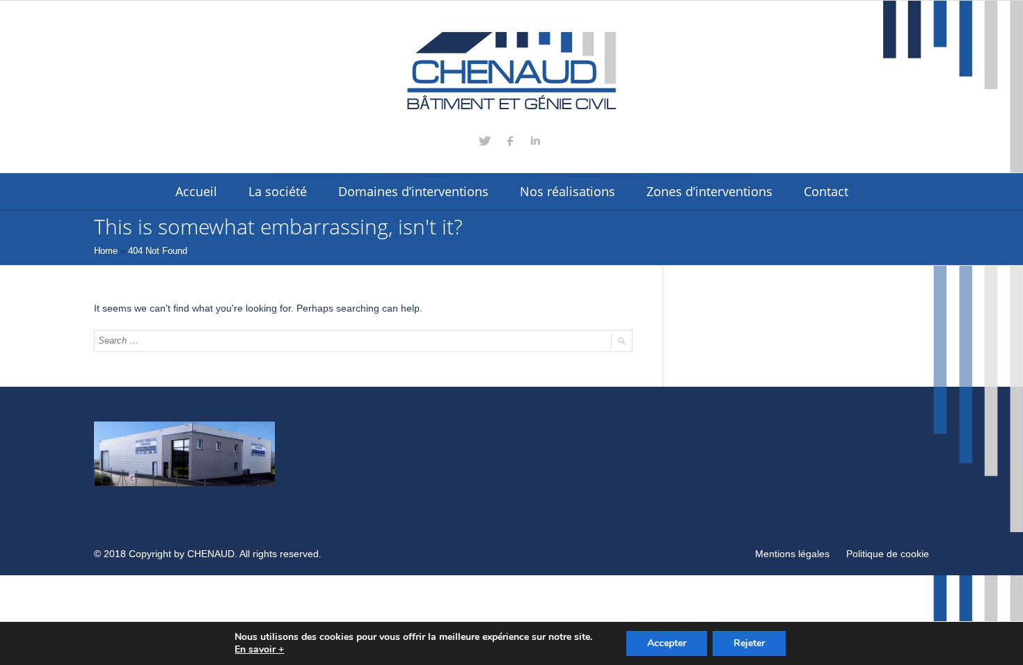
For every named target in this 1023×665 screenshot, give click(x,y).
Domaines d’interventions (413, 191)
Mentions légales (792, 553)
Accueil (196, 191)
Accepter (666, 643)
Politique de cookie (887, 553)
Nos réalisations (567, 191)
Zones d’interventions (709, 191)
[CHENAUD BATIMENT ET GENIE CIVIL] (511, 71)
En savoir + (259, 649)
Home (106, 251)
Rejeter (749, 643)
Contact (826, 191)
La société (277, 191)
